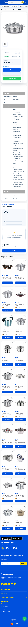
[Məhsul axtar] (22, 2)
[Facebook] (2, 584)
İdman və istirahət (5, 6)
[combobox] (15, 2)
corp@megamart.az (5, 580)
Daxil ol (14, 250)
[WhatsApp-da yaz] (25, 619)
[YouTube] (12, 584)
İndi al (11, 69)
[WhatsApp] (15, 584)
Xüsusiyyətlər (7, 88)
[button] (25, 2)
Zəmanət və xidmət (17, 88)
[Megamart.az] (7, 574)
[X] (8, 584)
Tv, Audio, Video (14, 6)
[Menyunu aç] (2, 2)
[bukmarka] (12, 261)
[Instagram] (5, 584)
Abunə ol (23, 563)
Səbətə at (12, 73)
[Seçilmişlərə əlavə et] (16, 52)
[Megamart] (5, 2)
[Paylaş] (19, 52)
